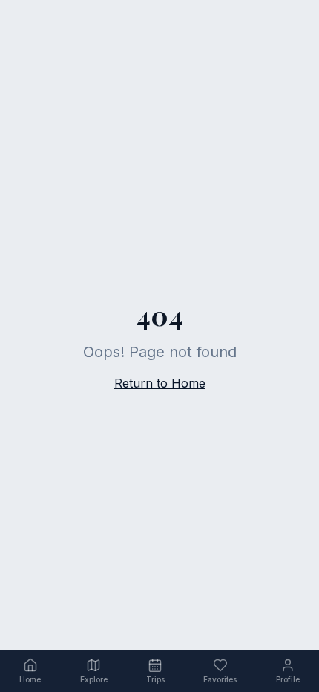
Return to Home (159, 383)
